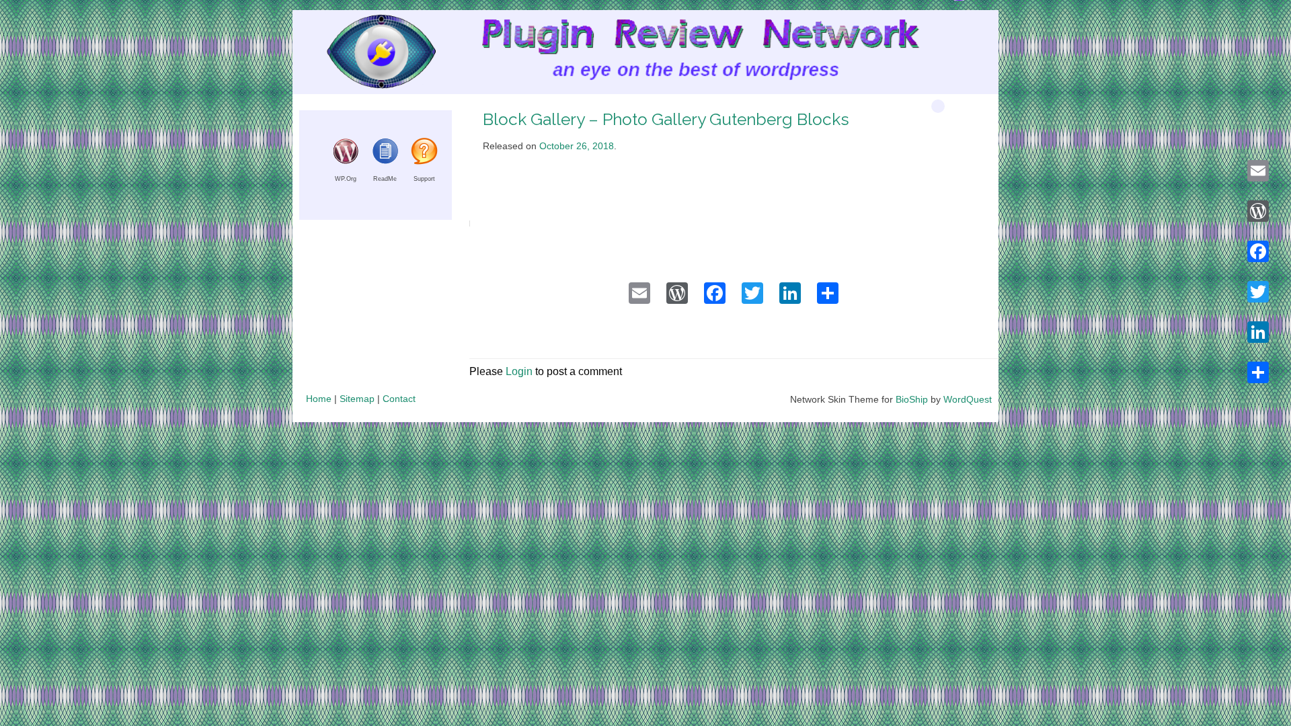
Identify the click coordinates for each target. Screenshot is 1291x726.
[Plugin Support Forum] (424, 161)
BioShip (912, 399)
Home (318, 398)
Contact (399, 398)
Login (519, 371)
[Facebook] (1258, 251)
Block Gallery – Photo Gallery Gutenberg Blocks (666, 119)
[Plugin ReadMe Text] (385, 161)
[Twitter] (1258, 292)
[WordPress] (1258, 211)
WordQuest (967, 399)
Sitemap (357, 398)
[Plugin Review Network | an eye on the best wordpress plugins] (364, 54)
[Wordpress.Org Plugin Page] (345, 161)
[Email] (1258, 171)
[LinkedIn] (1258, 332)
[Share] (1258, 372)
